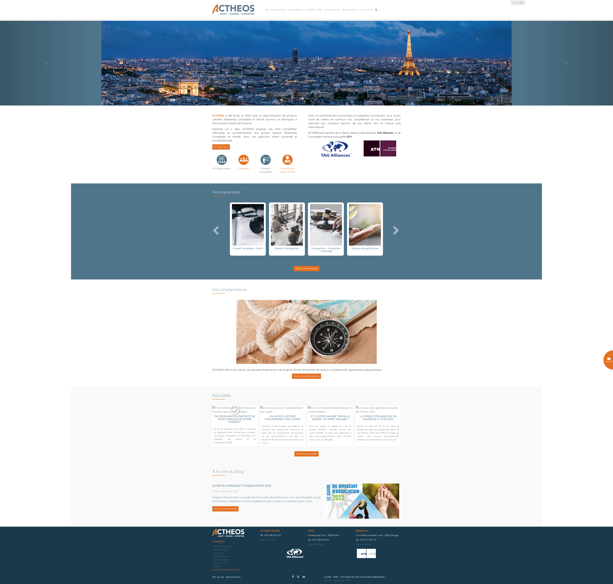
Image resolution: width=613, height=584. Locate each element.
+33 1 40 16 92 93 (320, 539)
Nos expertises (295, 9)
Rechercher (376, 9)
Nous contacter (268, 539)
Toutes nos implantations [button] (306, 376)
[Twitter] (298, 576)
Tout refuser (51, 575)
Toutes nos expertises (306, 268)
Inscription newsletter (226, 569)
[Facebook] (293, 576)
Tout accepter (20, 575)
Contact (217, 566)
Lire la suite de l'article (225, 508)
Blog (319, 9)
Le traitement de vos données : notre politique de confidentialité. (37, 567)
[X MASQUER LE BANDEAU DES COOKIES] (99, 540)
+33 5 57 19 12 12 (368, 539)
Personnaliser (82, 575)
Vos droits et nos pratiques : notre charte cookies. (30, 564)
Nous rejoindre (349, 9)
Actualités (310, 9)
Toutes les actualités (306, 453)
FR (514, 2)
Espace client (366, 9)
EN (521, 2)
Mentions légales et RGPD (337, 580)
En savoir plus (221, 146)
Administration (233, 577)
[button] (46, 62)
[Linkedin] (304, 576)
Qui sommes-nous (274, 9)
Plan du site (218, 577)
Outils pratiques (332, 9)
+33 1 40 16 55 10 (272, 535)
